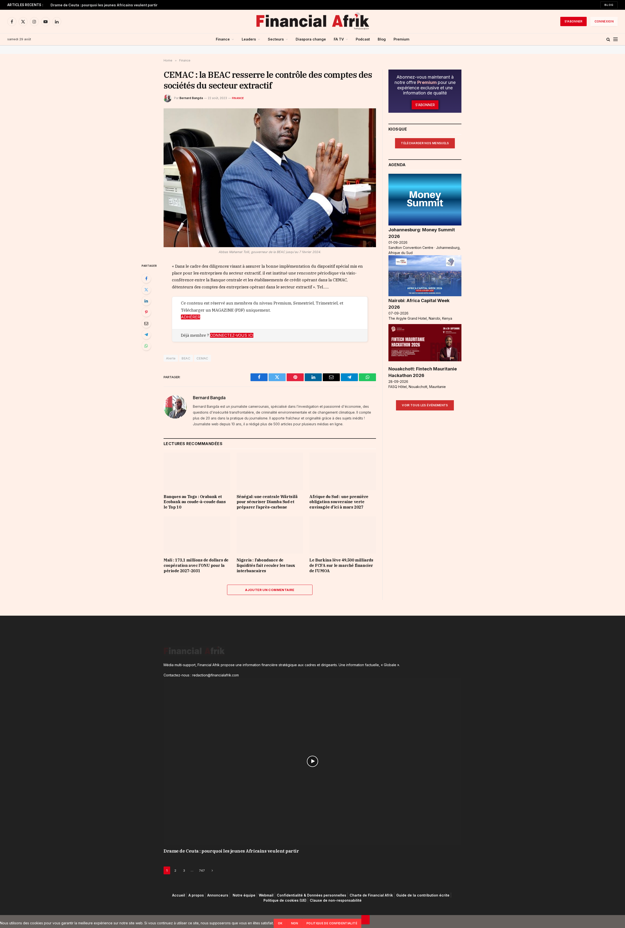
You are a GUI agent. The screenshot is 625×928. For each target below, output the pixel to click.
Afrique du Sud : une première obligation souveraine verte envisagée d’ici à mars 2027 (338, 502)
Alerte (171, 358)
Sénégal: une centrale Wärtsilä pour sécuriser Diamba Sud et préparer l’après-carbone (267, 502)
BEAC (186, 358)
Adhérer (190, 317)
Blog (609, 5)
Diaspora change (311, 39)
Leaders (249, 39)
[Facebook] (146, 278)
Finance (223, 39)
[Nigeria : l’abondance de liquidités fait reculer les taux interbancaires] (270, 535)
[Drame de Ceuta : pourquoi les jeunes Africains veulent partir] (312, 761)
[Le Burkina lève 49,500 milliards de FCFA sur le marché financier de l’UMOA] (342, 535)
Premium (401, 39)
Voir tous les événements (425, 405)
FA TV (339, 39)
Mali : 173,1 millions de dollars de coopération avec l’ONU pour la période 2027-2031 (196, 565)
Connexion (604, 21)
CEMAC (202, 358)
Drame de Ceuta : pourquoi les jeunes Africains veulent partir (104, 5)
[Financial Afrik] (312, 21)
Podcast (363, 39)
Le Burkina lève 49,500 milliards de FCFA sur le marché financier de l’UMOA (341, 565)
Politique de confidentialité (331, 923)
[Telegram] (146, 334)
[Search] (608, 39)
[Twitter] (146, 289)
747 (202, 870)
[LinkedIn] (146, 301)
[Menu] (615, 39)
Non (294, 923)
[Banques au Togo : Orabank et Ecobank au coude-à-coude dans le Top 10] (197, 471)
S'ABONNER (573, 21)
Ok (280, 923)
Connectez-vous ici (231, 335)
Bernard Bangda (191, 98)
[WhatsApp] (146, 345)
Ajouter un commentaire (269, 590)
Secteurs (276, 39)
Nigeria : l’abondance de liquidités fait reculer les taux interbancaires (266, 565)
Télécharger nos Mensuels (425, 143)
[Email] (146, 323)
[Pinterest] (146, 312)
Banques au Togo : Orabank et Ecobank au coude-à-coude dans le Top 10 (195, 502)
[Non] (365, 919)
